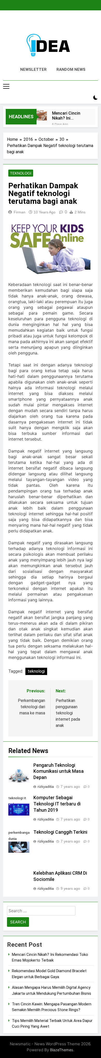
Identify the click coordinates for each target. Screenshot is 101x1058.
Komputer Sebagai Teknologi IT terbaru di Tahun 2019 (57, 804)
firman (19, 212)
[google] (57, 22)
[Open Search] (86, 98)
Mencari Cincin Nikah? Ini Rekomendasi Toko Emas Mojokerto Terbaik (69, 116)
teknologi (36, 671)
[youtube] (63, 22)
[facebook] (38, 22)
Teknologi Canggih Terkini (60, 832)
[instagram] (44, 22)
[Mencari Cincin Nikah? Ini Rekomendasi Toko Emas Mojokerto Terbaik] (42, 115)
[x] (50, 22)
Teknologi (20, 173)
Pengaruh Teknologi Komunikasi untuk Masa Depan (58, 771)
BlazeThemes (61, 1050)
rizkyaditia (46, 786)
